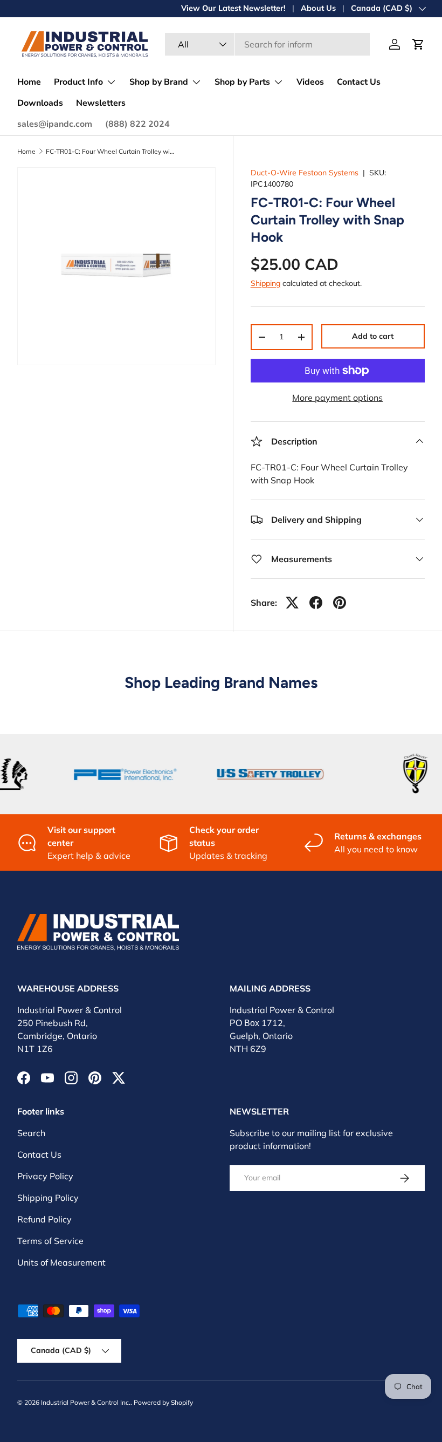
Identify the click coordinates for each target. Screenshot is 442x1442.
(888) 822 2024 (137, 124)
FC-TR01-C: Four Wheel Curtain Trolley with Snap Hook (110, 151)
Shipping (265, 283)
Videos (310, 82)
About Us (318, 8)
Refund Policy (44, 1219)
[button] (418, 44)
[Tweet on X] (292, 602)
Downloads (40, 103)
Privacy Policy (45, 1176)
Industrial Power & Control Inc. (85, 1402)
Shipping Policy (48, 1197)
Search (31, 1132)
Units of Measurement (61, 1262)
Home (29, 82)
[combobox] (267, 44)
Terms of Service (50, 1240)
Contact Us (359, 82)
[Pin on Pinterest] (339, 602)
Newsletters (101, 103)
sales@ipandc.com (54, 124)
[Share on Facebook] (316, 602)
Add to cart (372, 336)
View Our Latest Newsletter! (233, 8)
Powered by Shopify (163, 1402)
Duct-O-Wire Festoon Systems (304, 172)
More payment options (337, 397)
